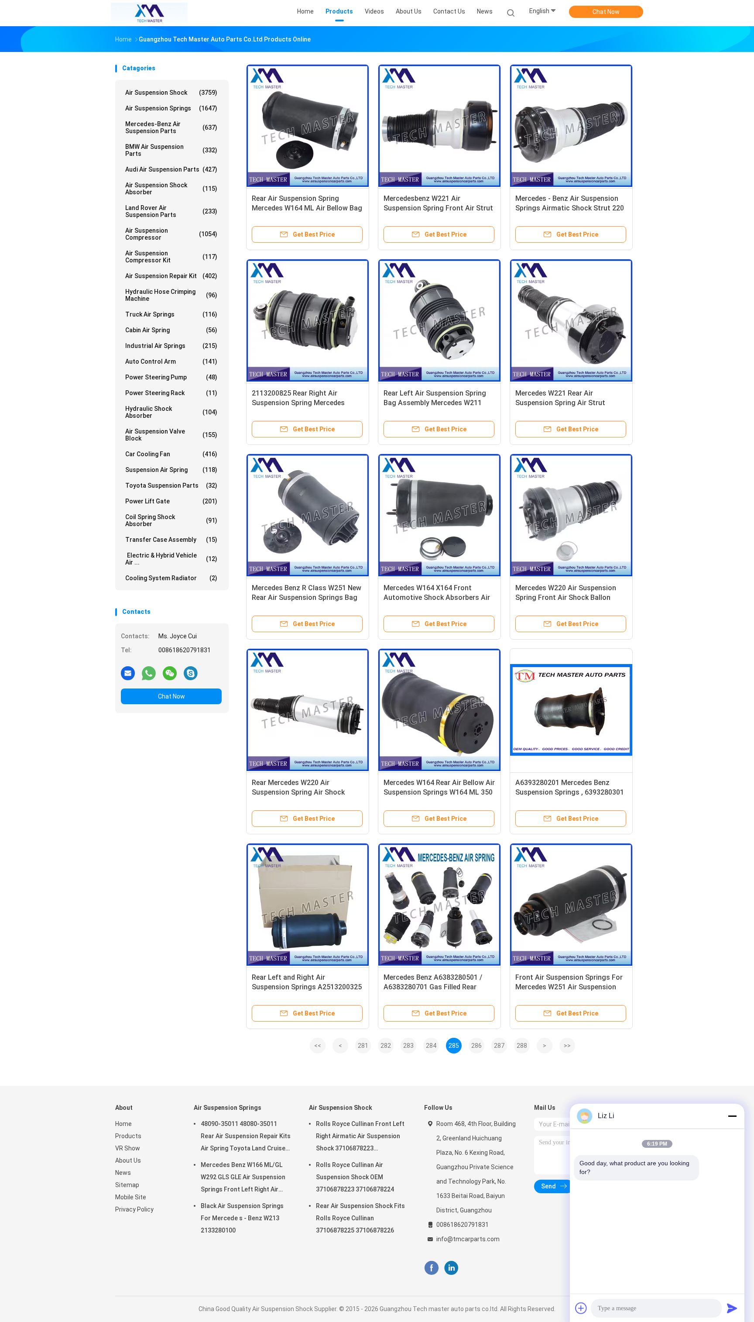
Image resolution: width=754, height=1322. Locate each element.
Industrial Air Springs (171, 345)
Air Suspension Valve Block (171, 435)
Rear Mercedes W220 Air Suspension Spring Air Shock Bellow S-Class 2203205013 (298, 792)
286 (476, 1045)
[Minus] (732, 1116)
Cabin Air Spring (171, 330)
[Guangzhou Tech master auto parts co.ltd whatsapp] (149, 673)
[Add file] (581, 1308)
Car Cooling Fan (171, 454)
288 (522, 1045)
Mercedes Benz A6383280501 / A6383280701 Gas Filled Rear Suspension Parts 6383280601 (433, 987)
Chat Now (606, 11)
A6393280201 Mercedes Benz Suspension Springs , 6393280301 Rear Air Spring (569, 792)
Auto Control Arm (171, 361)
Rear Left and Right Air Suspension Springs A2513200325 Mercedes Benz (307, 987)
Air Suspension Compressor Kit (171, 257)
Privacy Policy (134, 1209)
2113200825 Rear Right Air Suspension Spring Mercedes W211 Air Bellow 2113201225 (298, 403)
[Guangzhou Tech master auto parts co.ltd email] (128, 673)
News (123, 1172)
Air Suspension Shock (171, 92)
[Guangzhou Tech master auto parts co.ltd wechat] (170, 673)
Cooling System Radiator (171, 578)
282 (385, 1045)
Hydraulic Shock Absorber (171, 412)
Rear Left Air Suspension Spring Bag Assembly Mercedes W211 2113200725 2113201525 (435, 403)
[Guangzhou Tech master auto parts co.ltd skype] (191, 673)
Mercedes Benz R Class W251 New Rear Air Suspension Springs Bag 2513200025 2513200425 (306, 597)
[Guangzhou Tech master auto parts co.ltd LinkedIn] (451, 1268)
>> (567, 1045)
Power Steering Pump (171, 377)
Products (128, 1136)
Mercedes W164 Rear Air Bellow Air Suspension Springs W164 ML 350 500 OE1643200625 (439, 792)
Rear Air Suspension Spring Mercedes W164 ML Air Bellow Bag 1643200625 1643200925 (307, 208)
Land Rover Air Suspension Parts (171, 211)
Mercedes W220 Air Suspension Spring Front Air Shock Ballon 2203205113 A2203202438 (565, 597)
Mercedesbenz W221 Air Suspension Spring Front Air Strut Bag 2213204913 (438, 208)
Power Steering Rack (171, 392)
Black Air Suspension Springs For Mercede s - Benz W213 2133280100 (242, 1218)
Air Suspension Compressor (171, 234)
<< (317, 1045)
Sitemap (127, 1184)
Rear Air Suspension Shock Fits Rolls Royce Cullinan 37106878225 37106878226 (360, 1218)
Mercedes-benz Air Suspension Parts (171, 127)
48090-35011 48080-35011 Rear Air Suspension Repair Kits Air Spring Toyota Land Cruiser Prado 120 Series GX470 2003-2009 (246, 1137)
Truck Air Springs (171, 314)
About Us (128, 1160)
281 (363, 1045)
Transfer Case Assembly (171, 539)
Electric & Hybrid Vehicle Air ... (171, 559)
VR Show (127, 1148)
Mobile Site (130, 1197)
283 (408, 1045)
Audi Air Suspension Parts (171, 169)
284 (431, 1045)
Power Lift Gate (171, 501)
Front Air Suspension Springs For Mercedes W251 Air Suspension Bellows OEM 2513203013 (569, 987)
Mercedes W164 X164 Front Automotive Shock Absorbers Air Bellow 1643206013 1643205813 (437, 597)
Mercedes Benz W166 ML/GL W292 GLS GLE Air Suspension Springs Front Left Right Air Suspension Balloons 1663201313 (243, 1178)
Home (123, 1123)
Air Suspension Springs (171, 108)
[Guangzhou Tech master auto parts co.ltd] (149, 13)
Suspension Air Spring (171, 469)
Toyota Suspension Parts (171, 485)
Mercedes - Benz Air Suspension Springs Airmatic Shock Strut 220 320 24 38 (569, 208)
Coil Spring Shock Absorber (171, 520)
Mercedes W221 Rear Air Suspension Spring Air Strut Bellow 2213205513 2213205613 (566, 403)
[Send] (732, 1308)
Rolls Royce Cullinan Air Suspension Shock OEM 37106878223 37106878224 (355, 1177)
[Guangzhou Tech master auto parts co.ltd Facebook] (431, 1268)
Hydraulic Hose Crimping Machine (171, 295)
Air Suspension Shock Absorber (171, 189)
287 (499, 1045)
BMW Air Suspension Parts (171, 150)
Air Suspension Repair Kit (171, 275)
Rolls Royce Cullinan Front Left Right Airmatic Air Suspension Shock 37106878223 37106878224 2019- (360, 1137)
